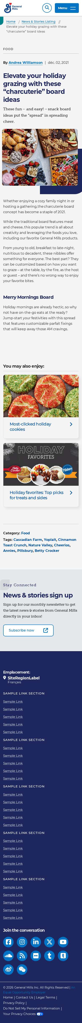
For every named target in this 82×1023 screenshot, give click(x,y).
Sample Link (13, 702)
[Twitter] (49, 942)
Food (25, 533)
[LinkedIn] (36, 942)
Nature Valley (40, 545)
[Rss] (22, 956)
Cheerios (62, 545)
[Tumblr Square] (63, 956)
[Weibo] (8, 969)
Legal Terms (45, 997)
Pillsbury (25, 551)
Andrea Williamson (26, 63)
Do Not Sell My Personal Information (31, 1008)
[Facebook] (8, 942)
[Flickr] (36, 956)
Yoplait (50, 540)
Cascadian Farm (27, 540)
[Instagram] (22, 942)
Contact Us (24, 997)
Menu (62, 8)
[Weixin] (22, 969)
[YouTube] (63, 942)
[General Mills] (13, 8)
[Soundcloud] (8, 956)
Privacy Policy (14, 1003)
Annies (9, 551)
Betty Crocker (47, 551)
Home (8, 997)
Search (47, 8)
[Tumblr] (49, 956)
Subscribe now (21, 630)
